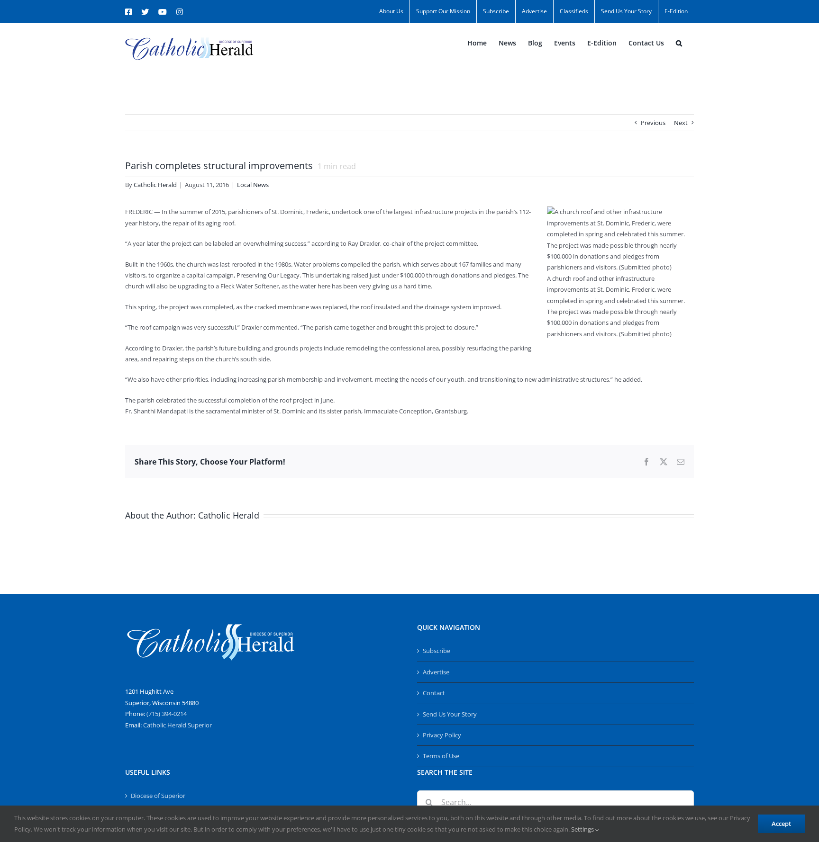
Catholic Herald (155, 184)
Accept (781, 823)
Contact (434, 693)
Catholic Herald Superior (177, 725)
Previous (653, 122)
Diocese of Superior (158, 795)
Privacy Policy (442, 735)
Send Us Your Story (450, 714)
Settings (583, 829)
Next (681, 122)
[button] (679, 43)
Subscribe (436, 650)
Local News (253, 184)
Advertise (436, 672)
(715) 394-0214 (166, 713)
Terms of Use (441, 756)
